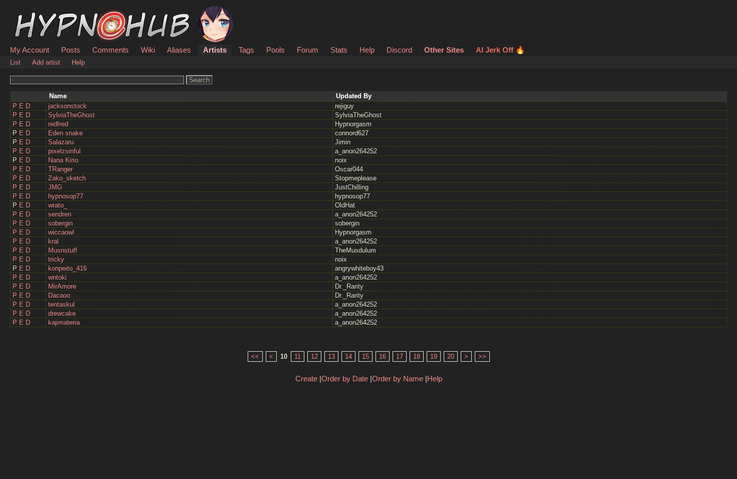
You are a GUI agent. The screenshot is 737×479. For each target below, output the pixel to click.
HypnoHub (38, 11)
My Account (29, 50)
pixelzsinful (64, 151)
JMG (55, 187)
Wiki (148, 50)
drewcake (62, 313)
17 (399, 356)
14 (348, 356)
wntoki (57, 277)
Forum (307, 50)
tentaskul (61, 304)
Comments (110, 50)
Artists (215, 50)
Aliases (179, 50)
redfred (58, 124)
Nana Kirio (63, 160)
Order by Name (397, 378)
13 (331, 356)
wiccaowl (61, 232)
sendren (59, 214)
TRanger (60, 169)
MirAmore (62, 286)
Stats (338, 50)
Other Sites (444, 50)
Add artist (46, 62)
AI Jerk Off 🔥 (500, 50)
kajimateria (64, 322)
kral (53, 241)
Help (367, 50)
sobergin (60, 223)
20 (450, 356)
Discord (399, 50)
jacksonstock (67, 106)
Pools (275, 50)
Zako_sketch (67, 178)
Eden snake (65, 133)
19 (433, 356)
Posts (70, 50)
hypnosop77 (65, 196)
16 (382, 356)
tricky (56, 259)
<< (255, 356)
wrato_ (57, 205)
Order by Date (344, 378)
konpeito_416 (67, 268)
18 (416, 356)
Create (306, 378)
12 (314, 356)
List (15, 62)
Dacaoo (59, 295)
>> (482, 356)
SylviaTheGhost (71, 115)
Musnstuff (62, 250)
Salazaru (61, 142)
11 (297, 356)
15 (365, 356)
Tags (246, 50)
